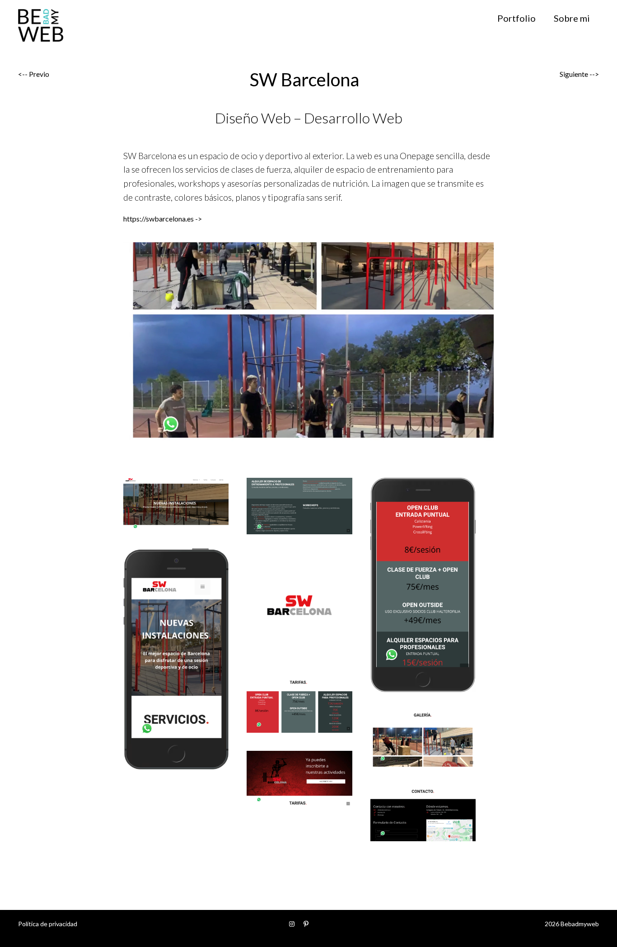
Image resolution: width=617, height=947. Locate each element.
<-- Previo (33, 74)
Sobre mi (572, 18)
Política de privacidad (47, 924)
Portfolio (516, 18)
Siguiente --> (579, 74)
